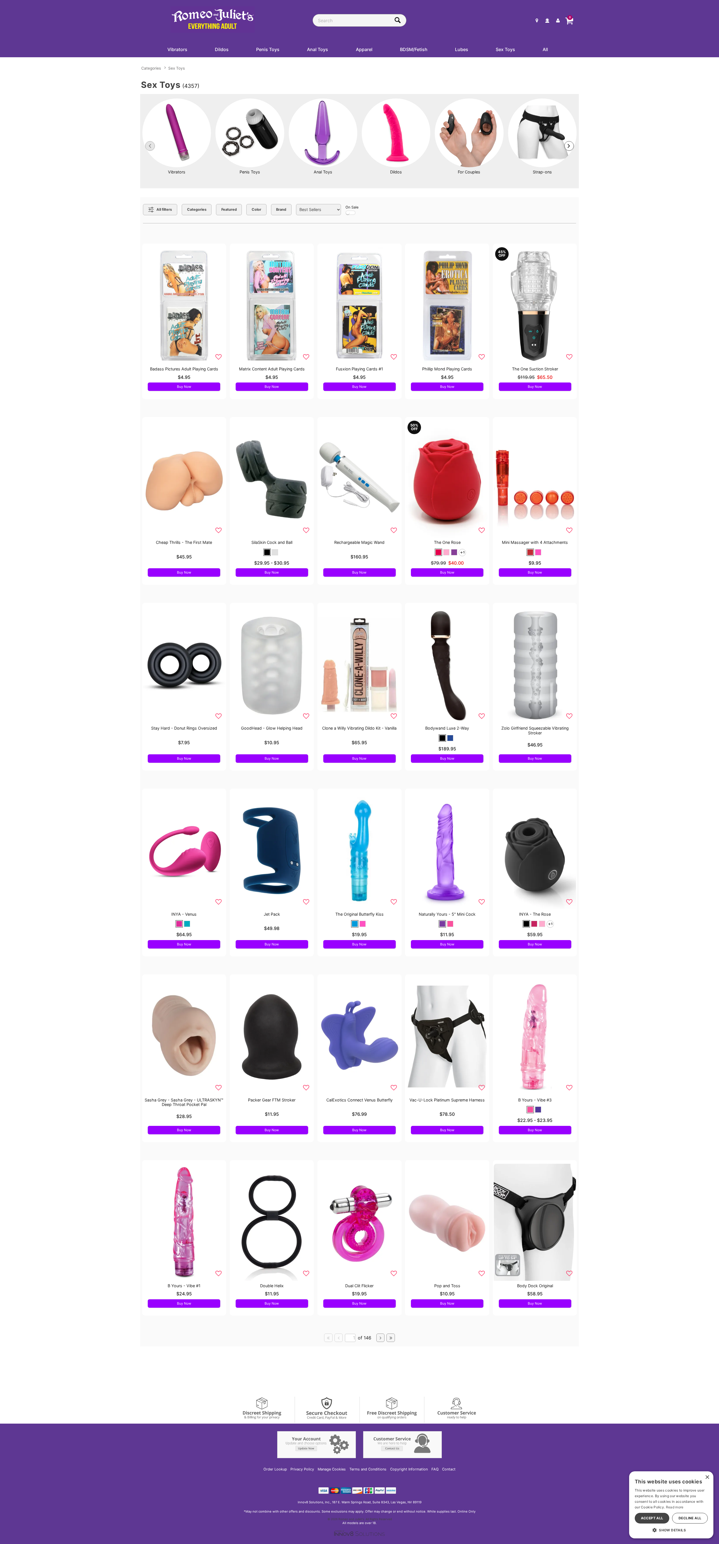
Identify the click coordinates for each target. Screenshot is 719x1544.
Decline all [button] (690, 1518)
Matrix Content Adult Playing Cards (272, 368)
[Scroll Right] (569, 146)
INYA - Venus (184, 914)
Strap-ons (542, 171)
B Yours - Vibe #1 (184, 1285)
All (545, 49)
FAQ (435, 1469)
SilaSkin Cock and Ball (271, 542)
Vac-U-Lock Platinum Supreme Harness (447, 1100)
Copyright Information (409, 1469)
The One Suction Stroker (535, 368)
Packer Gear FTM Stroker (271, 1100)
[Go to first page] (328, 1338)
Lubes (461, 49)
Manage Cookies (332, 1469)
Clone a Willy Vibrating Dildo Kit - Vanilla (359, 728)
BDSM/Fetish (413, 49)
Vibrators (177, 49)
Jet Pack (272, 914)
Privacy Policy (302, 1469)
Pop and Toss (447, 1285)
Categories (151, 68)
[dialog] (671, 1504)
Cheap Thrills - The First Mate (184, 542)
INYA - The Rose (535, 914)
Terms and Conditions (367, 1469)
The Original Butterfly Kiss (359, 914)
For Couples (469, 171)
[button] (267, 552)
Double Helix (272, 1285)
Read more (675, 1507)
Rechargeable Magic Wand (359, 542)
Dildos (222, 49)
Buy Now (184, 386)
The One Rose (447, 542)
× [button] (707, 1477)
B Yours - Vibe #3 (535, 1100)
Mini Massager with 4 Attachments (535, 542)
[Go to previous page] (339, 1338)
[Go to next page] (380, 1338)
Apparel (364, 49)
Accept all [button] (652, 1518)
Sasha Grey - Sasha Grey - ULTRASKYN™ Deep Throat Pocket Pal (184, 1102)
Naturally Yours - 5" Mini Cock (447, 914)
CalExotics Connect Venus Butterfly (359, 1100)
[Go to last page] (390, 1338)
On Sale (351, 207)
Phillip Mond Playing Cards (447, 368)
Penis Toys (267, 49)
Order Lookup (275, 1469)
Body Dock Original (535, 1285)
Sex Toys (505, 49)
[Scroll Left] (150, 146)
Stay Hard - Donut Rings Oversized (184, 728)
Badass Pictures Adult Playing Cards (184, 368)
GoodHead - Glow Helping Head (271, 728)
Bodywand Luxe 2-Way (447, 728)
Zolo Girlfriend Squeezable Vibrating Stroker (535, 730)
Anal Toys (317, 49)
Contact (449, 1469)
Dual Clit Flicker (359, 1285)
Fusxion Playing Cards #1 (359, 368)
